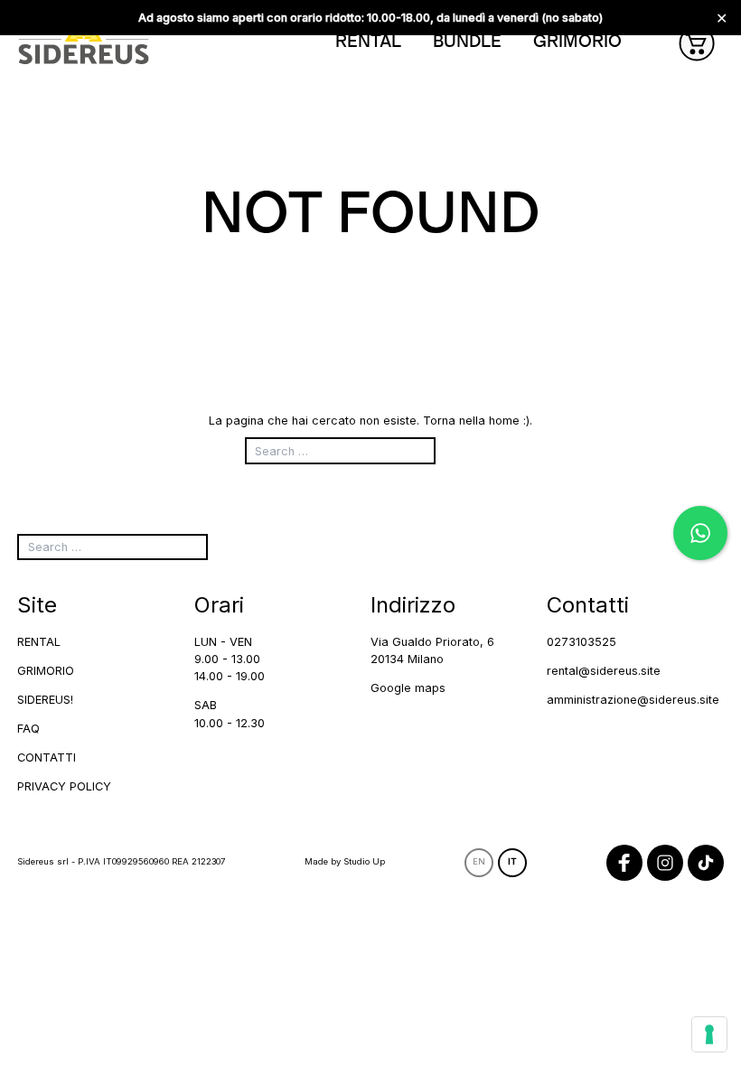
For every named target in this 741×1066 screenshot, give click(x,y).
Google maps (408, 688)
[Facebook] (624, 863)
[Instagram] (665, 863)
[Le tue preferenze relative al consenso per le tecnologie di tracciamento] (709, 1034)
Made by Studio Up (345, 861)
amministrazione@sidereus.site (633, 699)
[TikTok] (706, 863)
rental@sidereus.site (604, 671)
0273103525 (581, 642)
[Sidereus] (83, 43)
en (479, 861)
